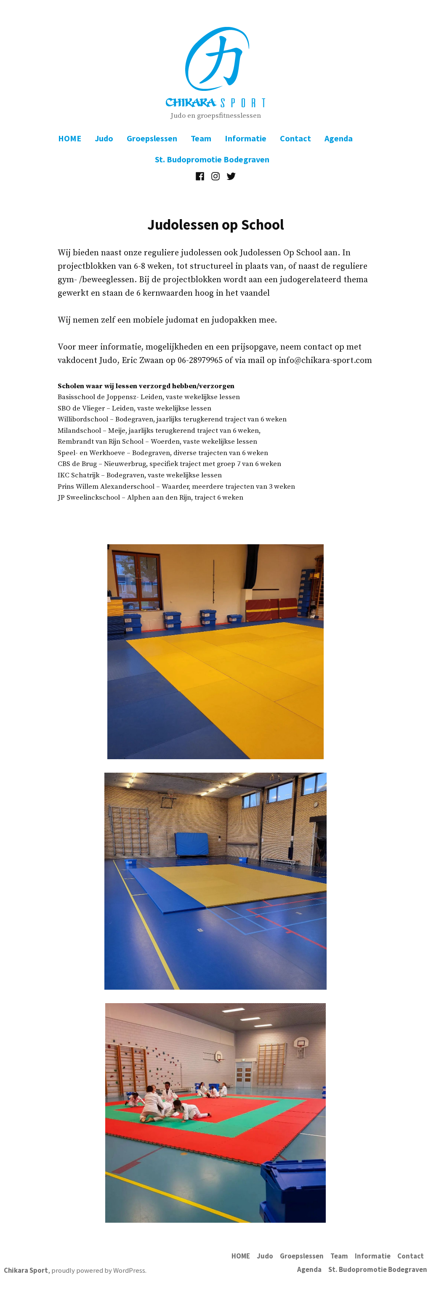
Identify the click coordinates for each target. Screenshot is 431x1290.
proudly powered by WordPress (98, 1270)
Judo (104, 138)
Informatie (245, 138)
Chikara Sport (26, 1270)
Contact (295, 138)
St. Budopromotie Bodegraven (212, 159)
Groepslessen (152, 138)
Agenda (339, 138)
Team (201, 138)
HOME (69, 138)
